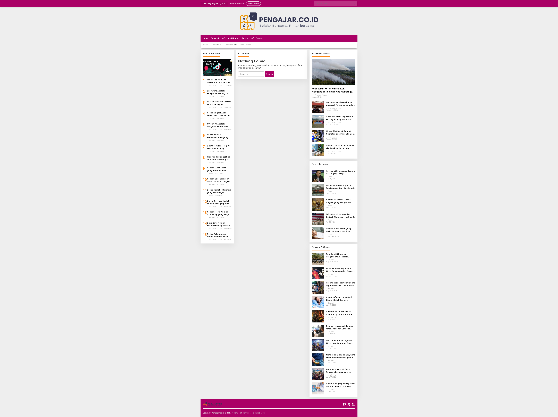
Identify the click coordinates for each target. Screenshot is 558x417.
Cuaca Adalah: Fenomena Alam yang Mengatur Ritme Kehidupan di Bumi (217, 136)
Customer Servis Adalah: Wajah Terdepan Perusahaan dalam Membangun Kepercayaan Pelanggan (219, 103)
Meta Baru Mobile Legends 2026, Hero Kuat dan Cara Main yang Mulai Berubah (339, 341)
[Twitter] (349, 404)
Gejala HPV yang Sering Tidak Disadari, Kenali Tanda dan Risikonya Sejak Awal (340, 384)
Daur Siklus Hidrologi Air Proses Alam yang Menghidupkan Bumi (218, 147)
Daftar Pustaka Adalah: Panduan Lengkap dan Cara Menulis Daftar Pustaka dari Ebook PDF (218, 202)
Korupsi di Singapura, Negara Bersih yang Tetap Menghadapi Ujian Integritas (340, 172)
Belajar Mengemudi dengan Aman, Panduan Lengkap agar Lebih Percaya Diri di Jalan (339, 327)
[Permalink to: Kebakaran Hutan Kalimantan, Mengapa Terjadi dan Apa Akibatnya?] (333, 72)
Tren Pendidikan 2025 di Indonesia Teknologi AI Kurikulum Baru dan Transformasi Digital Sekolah (218, 158)
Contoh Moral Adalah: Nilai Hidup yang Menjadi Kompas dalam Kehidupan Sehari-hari (219, 213)
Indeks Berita (259, 413)
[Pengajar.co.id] (279, 20)
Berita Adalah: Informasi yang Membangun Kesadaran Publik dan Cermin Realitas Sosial (219, 191)
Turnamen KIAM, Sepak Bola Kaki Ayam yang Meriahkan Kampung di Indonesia (339, 118)
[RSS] (353, 404)
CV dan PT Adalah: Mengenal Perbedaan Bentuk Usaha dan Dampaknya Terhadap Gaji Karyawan (218, 125)
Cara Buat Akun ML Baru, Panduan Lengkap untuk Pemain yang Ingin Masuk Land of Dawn (338, 370)
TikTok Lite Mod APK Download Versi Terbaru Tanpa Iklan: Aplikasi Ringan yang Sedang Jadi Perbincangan (218, 81)
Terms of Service (241, 413)
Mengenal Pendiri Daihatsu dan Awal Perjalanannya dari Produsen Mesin (340, 103)
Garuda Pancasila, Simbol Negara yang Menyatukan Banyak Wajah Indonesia (339, 201)
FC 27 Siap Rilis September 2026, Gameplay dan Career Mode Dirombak (339, 269)
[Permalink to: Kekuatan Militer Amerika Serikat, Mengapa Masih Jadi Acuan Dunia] (318, 218)
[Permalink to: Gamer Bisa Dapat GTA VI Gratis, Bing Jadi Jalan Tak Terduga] (318, 316)
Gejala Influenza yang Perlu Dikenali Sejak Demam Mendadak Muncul (339, 298)
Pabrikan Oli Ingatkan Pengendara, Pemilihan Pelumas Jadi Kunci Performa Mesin (340, 255)
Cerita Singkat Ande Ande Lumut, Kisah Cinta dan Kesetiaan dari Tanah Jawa (218, 114)
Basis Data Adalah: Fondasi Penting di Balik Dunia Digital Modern (218, 224)
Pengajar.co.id (218, 412)
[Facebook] (344, 404)
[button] (355, 3)
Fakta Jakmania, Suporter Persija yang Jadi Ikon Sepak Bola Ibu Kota (340, 186)
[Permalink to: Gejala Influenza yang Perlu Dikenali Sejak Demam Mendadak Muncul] (318, 301)
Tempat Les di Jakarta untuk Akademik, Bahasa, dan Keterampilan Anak (340, 146)
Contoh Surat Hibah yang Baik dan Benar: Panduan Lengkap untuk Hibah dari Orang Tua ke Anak (219, 169)
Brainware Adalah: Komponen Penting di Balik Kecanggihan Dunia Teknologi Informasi (219, 92)
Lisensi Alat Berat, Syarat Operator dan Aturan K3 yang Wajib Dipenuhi (340, 132)
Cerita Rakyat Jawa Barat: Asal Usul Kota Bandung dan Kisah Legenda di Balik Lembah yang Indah (219, 235)
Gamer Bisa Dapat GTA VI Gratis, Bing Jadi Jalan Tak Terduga (339, 312)
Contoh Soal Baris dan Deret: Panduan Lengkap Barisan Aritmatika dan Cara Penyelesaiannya (219, 180)
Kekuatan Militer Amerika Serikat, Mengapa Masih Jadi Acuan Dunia (340, 215)
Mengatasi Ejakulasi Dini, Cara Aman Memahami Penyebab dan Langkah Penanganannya (340, 356)
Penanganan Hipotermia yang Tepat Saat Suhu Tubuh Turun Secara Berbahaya (340, 284)
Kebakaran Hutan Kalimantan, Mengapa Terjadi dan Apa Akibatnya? (332, 90)
